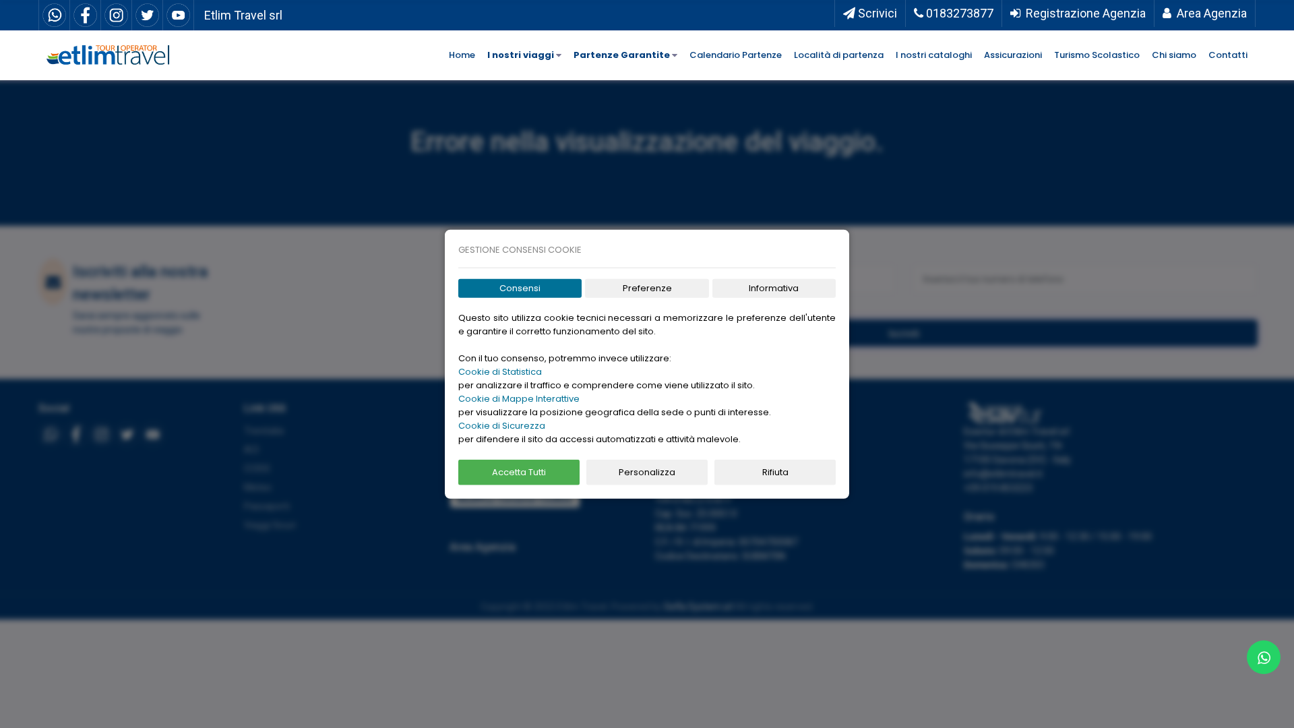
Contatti (1227, 55)
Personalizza (647, 472)
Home (462, 55)
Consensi (520, 288)
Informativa (774, 288)
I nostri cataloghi (934, 55)
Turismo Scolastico (1097, 55)
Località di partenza (839, 55)
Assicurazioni (1013, 55)
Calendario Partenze (735, 55)
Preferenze (647, 288)
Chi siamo (1174, 55)
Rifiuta (775, 472)
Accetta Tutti (519, 472)
